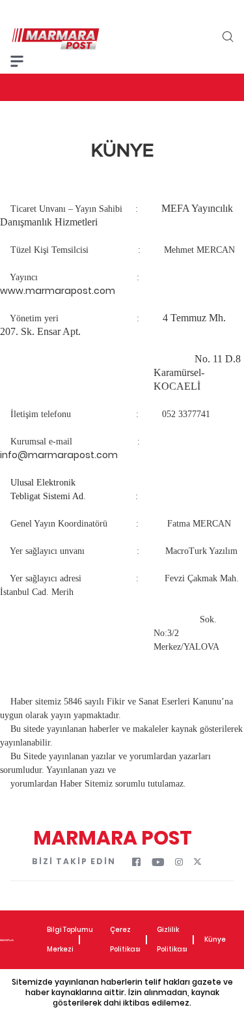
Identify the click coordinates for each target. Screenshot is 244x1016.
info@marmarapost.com (59, 454)
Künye (215, 939)
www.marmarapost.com (57, 290)
